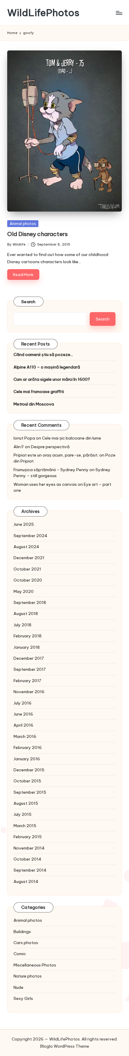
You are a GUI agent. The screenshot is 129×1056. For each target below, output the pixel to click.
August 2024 (26, 546)
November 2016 (29, 691)
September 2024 (30, 535)
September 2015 (30, 792)
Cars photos (26, 942)
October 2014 (27, 859)
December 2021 (29, 557)
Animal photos (23, 223)
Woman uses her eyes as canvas (45, 484)
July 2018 (23, 625)
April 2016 (23, 725)
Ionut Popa (24, 438)
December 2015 (29, 770)
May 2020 (24, 591)
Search (28, 301)
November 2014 (29, 848)
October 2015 (27, 781)
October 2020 (28, 580)
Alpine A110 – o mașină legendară (47, 367)
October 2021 (27, 569)
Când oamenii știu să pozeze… (43, 354)
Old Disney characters (37, 234)
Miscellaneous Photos (35, 965)
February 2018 (28, 636)
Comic (20, 953)
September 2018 (30, 602)
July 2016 (23, 703)
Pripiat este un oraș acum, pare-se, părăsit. (56, 455)
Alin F (19, 446)
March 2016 (25, 736)
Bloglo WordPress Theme (64, 1046)
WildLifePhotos (43, 12)
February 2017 (27, 680)
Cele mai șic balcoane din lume (71, 438)
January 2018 (27, 647)
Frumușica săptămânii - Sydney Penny (51, 469)
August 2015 (26, 803)
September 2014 (30, 870)
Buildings (22, 931)
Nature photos (28, 976)
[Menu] (119, 12)
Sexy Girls (23, 998)
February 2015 (28, 836)
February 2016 (28, 747)
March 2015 (25, 825)
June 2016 (23, 714)
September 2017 (30, 669)
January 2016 (27, 758)
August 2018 (26, 613)
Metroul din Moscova (34, 404)
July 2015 (23, 814)
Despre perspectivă (50, 446)
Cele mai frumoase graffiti (39, 391)
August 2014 (26, 881)
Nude (18, 987)
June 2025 (24, 524)
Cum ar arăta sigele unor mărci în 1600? (52, 379)
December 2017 (29, 658)
